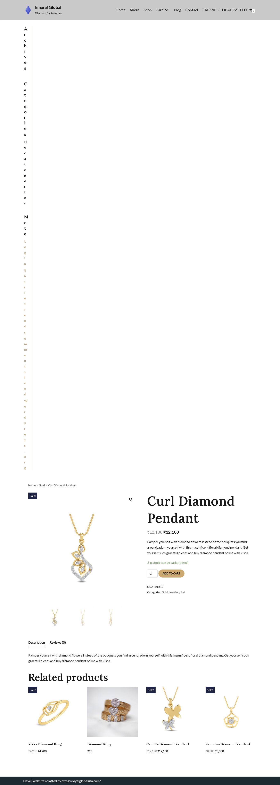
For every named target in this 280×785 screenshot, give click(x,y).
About (135, 10)
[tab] (36, 642)
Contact (191, 10)
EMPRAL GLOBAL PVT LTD (225, 10)
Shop (148, 10)
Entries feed (25, 298)
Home (120, 10)
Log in (25, 252)
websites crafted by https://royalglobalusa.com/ (67, 781)
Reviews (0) (58, 642)
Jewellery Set (177, 592)
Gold (42, 485)
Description (36, 642)
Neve (27, 781)
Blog (177, 10)
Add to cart (171, 573)
